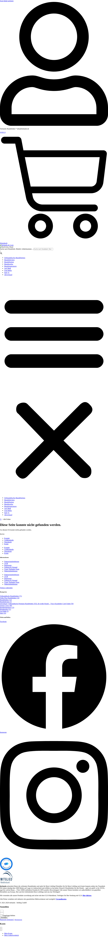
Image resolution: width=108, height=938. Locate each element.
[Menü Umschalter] (1, 929)
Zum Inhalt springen (7, 1)
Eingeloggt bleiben (8, 915)
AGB (6, 563)
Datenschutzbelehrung (11, 561)
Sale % (6, 273)
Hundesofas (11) (5, 609)
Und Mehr (8, 270)
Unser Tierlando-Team (11, 569)
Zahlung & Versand (10, 567)
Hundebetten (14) (6, 600)
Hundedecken (9, 260)
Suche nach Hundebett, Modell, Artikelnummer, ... (17, 249)
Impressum (7, 565)
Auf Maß (7, 268)
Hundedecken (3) (6, 602)
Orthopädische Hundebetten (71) (11, 596)
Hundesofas (8, 264)
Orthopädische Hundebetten (14, 258)
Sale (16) (3, 613)
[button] (54, 386)
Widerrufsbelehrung (10, 571)
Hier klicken (87, 895)
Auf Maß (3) (4, 611)
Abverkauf (8, 275)
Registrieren (18, 920)
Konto (6, 544)
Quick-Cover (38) (6, 605)
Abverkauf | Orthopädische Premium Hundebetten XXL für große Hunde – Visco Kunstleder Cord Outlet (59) (37, 604)
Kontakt (7, 538)
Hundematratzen (10, 266)
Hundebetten (9, 262)
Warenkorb (8, 542)
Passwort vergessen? (7, 920)
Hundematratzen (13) (7, 607)
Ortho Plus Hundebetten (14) (9, 598)
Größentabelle (9, 540)
